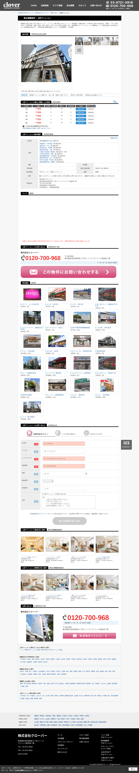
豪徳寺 (53, 152)
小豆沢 (48, 671)
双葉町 (35, 674)
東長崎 (62, 695)
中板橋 (50, 147)
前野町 (75, 671)
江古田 (48, 695)
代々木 (42, 719)
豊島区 (100, 659)
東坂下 (22, 671)
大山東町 (23, 674)
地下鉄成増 (27, 683)
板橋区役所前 (81, 683)
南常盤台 (53, 674)
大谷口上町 (51, 141)
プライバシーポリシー (46, 514)
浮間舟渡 (43, 725)
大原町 (44, 674)
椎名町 (99, 695)
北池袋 (22, 698)
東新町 (102, 671)
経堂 (52, 154)
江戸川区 (23, 662)
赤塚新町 (64, 674)
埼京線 (66, 722)
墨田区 (53, 659)
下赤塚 (22, 686)
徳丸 (67, 671)
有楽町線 (42, 143)
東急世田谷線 (44, 150)
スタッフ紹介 (84, 735)
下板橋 (104, 695)
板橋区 (46, 141)
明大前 (51, 160)
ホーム (60, 735)
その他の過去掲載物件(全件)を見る (35, 126)
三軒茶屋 (53, 156)
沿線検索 (45, 5)
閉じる (133, 769)
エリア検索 (57, 5)
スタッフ (82, 5)
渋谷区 (85, 659)
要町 (52, 695)
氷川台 (81, 695)
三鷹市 (35, 662)
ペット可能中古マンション (106, 736)
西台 (44, 683)
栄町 (110, 671)
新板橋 (88, 683)
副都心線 (42, 146)
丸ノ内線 (72, 722)
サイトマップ (62, 748)
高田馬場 (54, 725)
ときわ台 (103, 683)
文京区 (43, 659)
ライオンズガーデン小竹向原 (54, 595)
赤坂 (78, 719)
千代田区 (23, 659)
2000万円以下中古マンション (106, 753)
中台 (83, 671)
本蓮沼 (67, 683)
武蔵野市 (29, 662)
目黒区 (68, 659)
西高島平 (34, 683)
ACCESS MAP (23, 754)
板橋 (48, 674)
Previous (22, 62)
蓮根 (80, 671)
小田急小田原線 (44, 152)
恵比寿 (36, 725)
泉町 (58, 674)
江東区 (58, 659)
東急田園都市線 (44, 156)
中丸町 (58, 671)
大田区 (73, 659)
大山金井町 (41, 671)
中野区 (90, 659)
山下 (50, 158)
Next (70, 62)
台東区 (48, 659)
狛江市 (45, 662)
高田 (82, 719)
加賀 (113, 671)
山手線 (36, 722)
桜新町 (53, 162)
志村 (97, 671)
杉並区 (95, 659)
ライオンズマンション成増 (53, 557)
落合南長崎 (114, 695)
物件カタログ (62, 752)
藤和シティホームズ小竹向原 (79, 557)
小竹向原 (49, 143)
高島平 (88, 671)
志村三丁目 (54, 683)
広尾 (59, 725)
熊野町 (93, 671)
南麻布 (53, 719)
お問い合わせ (96, 5)
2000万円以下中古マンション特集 (51, 650)
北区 (104, 659)
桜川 (106, 671)
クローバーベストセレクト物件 (107, 747)
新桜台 (56, 695)
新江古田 (93, 695)
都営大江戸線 (44, 722)
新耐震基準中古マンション (106, 741)
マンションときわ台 (102, 595)
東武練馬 (114, 683)
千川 (48, 146)
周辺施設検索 (84, 738)
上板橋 (109, 683)
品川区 (63, 659)
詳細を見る (80, 109)
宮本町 (53, 671)
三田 (58, 719)
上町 (50, 150)
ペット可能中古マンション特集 (30, 650)
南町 (71, 671)
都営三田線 (53, 722)
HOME (34, 5)
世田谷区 (79, 659)
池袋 (40, 698)
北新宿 (73, 719)
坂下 (30, 671)
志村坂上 (61, 683)
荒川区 (109, 659)
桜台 (108, 695)
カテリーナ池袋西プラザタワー (29, 557)
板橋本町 (73, 683)
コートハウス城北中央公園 (103, 557)
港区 (33, 659)
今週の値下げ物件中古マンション (107, 759)
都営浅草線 (102, 722)
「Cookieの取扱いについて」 (22, 770)
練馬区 (114, 659)
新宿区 (37, 659)
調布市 (40, 662)
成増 (26, 671)
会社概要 (70, 5)
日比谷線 (79, 722)
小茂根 (63, 671)
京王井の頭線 (44, 160)
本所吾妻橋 (78, 725)
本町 (39, 674)
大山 (92, 683)
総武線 (60, 722)
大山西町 (29, 674)
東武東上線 (43, 147)
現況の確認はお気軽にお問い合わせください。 (37, 128)
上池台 (48, 719)
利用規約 (33, 514)
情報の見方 (114, 138)
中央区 (29, 659)
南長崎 (36, 719)
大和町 (35, 671)
